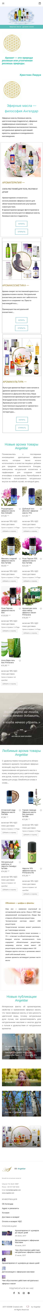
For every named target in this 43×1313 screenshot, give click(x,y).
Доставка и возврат (11, 1217)
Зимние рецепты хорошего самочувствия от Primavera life (21, 1053)
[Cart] (40, 3)
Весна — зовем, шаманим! (18, 1112)
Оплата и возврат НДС (12, 1221)
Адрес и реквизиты (10, 1208)
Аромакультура (13, 1143)
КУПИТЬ (21, 224)
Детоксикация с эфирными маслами (27, 1241)
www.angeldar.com (8, 1193)
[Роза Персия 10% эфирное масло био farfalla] (32, 546)
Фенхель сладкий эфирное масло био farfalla (9, 560)
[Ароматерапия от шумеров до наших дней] (4, 1260)
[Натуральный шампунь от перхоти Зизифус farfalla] (11, 849)
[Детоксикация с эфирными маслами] (4, 1268)
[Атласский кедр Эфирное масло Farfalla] (11, 797)
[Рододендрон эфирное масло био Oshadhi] (11, 496)
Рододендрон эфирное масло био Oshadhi (8, 511)
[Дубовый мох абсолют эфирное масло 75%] (32, 496)
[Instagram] (24, 1293)
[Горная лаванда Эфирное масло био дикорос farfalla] (32, 797)
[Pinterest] (29, 1293)
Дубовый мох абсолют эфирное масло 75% (30, 511)
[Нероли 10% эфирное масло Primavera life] (32, 853)
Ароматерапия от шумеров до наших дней (27, 1231)
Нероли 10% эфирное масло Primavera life (29, 870)
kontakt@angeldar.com (13, 1190)
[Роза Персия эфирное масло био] (11, 595)
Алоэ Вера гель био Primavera (8, 661)
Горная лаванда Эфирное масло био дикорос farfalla (29, 813)
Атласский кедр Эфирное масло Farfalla (8, 812)
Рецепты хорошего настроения (21, 1049)
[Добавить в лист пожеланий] (20, 509)
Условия (5, 1213)
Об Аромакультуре (14, 1046)
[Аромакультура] (21, 1136)
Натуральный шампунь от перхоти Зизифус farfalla (8, 865)
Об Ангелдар (7, 1204)
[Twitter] (19, 1293)
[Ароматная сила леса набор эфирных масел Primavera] (32, 595)
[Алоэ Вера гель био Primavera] (11, 648)
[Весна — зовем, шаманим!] (21, 1104)
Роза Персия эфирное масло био (8, 610)
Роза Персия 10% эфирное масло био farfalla (29, 560)
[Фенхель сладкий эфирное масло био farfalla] (11, 546)
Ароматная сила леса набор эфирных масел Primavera (29, 611)
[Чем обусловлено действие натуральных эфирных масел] (4, 1277)
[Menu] (3, 3)
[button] (9, 531)
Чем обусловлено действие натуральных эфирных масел (28, 1251)
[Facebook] (14, 1293)
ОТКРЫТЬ (21, 232)
